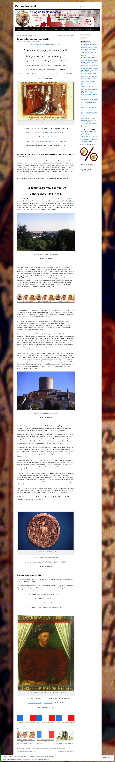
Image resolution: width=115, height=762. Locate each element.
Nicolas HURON (35, 41)
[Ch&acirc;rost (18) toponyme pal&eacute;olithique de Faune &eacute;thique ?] (65, 736)
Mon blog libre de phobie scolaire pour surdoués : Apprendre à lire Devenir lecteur (89, 136)
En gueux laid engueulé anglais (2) (26, 35)
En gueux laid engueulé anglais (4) (65, 35)
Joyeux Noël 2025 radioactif (87, 52)
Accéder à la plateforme (85, 170)
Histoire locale (35, 748)
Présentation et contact (29, 29)
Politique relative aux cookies (43, 759)
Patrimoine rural (25, 6)
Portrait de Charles (34, 703)
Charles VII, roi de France (51, 132)
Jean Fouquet (48, 703)
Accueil (19, 29)
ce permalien (61, 748)
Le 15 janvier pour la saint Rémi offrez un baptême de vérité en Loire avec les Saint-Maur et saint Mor (89, 94)
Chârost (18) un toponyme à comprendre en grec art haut (24, 742)
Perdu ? (51, 29)
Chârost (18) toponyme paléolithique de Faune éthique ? (64, 742)
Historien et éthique (42, 29)
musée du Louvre (42, 707)
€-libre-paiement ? (91, 29)
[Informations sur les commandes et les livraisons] (45, 736)
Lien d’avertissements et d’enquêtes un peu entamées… (45, 44)
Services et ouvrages (78, 29)
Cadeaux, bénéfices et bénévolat (63, 29)
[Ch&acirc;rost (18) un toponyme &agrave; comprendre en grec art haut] (26, 736)
